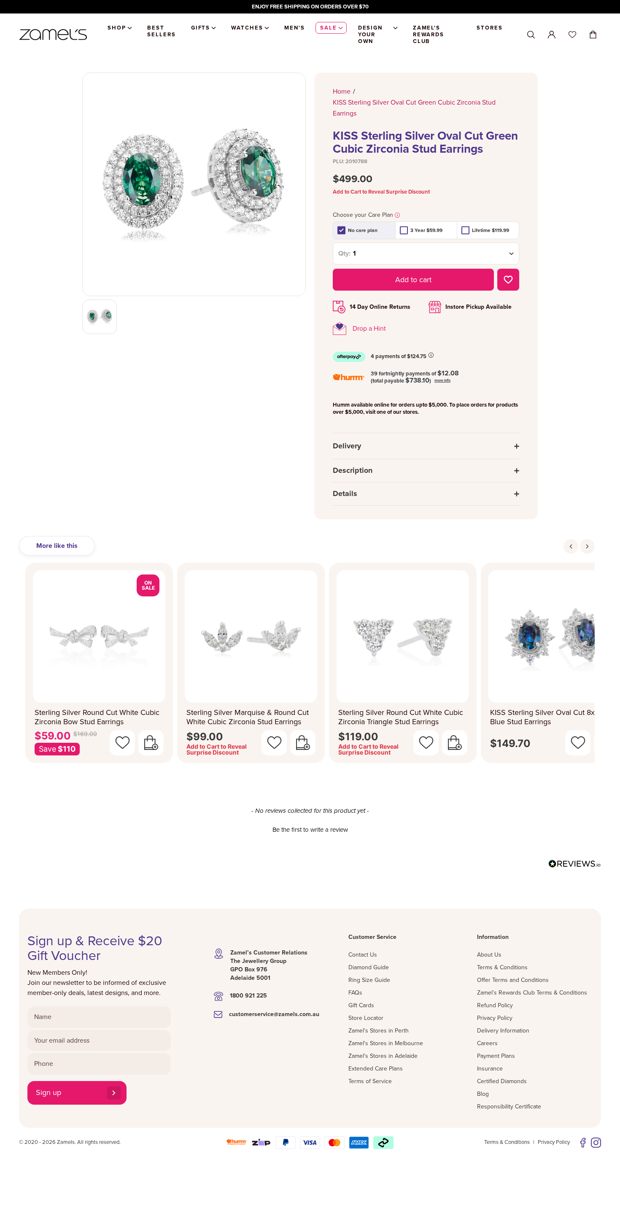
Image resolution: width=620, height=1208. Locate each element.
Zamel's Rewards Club (429, 34)
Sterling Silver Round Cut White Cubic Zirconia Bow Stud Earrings (97, 717)
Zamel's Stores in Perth (378, 1030)
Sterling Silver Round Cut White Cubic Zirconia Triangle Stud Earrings (400, 717)
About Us (489, 954)
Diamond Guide (368, 967)
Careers (487, 1043)
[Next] (587, 546)
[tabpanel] (310, 665)
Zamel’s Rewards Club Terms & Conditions (532, 992)
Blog (483, 1093)
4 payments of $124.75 (398, 356)
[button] (310, 828)
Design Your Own (370, 34)
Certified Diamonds (502, 1081)
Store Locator (365, 1018)
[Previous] (570, 546)
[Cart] (593, 34)
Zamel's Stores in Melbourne (385, 1043)
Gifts (200, 27)
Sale (328, 27)
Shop (117, 27)
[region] (310, 6)
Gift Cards (361, 1005)
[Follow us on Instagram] (596, 1143)
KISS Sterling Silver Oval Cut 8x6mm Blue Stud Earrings (551, 717)
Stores (490, 27)
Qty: (344, 253)
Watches (247, 27)
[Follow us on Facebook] (583, 1143)
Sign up (48, 1092)
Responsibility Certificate (509, 1106)
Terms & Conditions (502, 967)
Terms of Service (370, 1081)
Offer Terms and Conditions (513, 980)
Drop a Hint (369, 328)
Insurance (490, 1068)
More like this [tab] (57, 546)
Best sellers (161, 31)
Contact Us (362, 954)
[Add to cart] (151, 742)
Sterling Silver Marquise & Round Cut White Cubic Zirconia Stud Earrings (247, 717)
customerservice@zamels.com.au (274, 1014)
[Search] (531, 34)
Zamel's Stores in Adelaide (383, 1056)
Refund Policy (495, 1005)
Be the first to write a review (310, 829)
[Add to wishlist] (508, 280)
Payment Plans (496, 1056)
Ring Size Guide (369, 980)
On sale (148, 585)
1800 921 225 (248, 995)
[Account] (552, 34)
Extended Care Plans (375, 1068)
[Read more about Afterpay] (431, 355)
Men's (294, 27)
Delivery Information (503, 1030)
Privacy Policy (494, 1018)
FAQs (355, 992)
